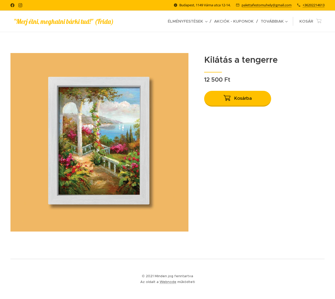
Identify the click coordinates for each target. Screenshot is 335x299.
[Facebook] (12, 5)
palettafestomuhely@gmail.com (267, 5)
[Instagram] (20, 5)
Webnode (168, 282)
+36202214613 (314, 5)
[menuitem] (188, 21)
